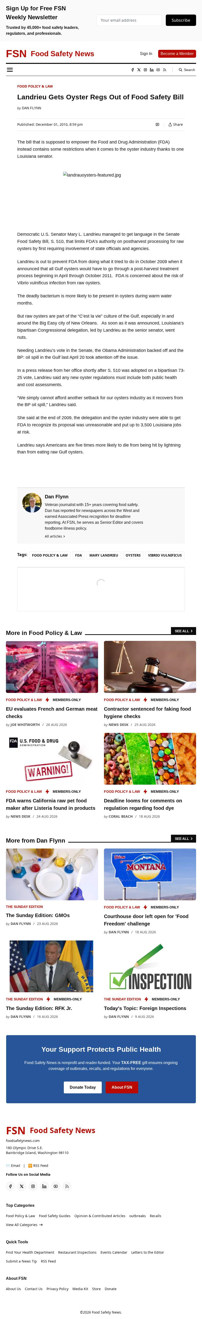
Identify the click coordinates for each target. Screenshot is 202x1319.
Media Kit (80, 1288)
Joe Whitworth (25, 724)
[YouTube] (158, 70)
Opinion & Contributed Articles (99, 1215)
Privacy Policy (57, 1288)
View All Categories (21, 1224)
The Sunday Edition (24, 907)
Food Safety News (106, 1312)
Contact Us (34, 1288)
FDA (78, 555)
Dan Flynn (31, 108)
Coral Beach (121, 816)
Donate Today (83, 1087)
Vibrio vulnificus (165, 555)
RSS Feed (48, 1261)
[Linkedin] (152, 70)
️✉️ (13, 1165)
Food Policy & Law (35, 86)
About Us (13, 1288)
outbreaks (137, 1215)
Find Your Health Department (30, 1252)
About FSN (122, 1087)
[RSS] (165, 70)
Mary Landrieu (103, 555)
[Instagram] (145, 70)
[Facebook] (133, 70)
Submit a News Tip (21, 1261)
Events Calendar (114, 1252)
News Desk (118, 724)
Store (96, 1288)
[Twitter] (139, 70)
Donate (111, 1288)
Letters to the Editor (147, 1252)
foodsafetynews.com (23, 1140)
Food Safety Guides (54, 1215)
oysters (133, 555)
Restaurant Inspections (77, 1252)
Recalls (155, 1215)
